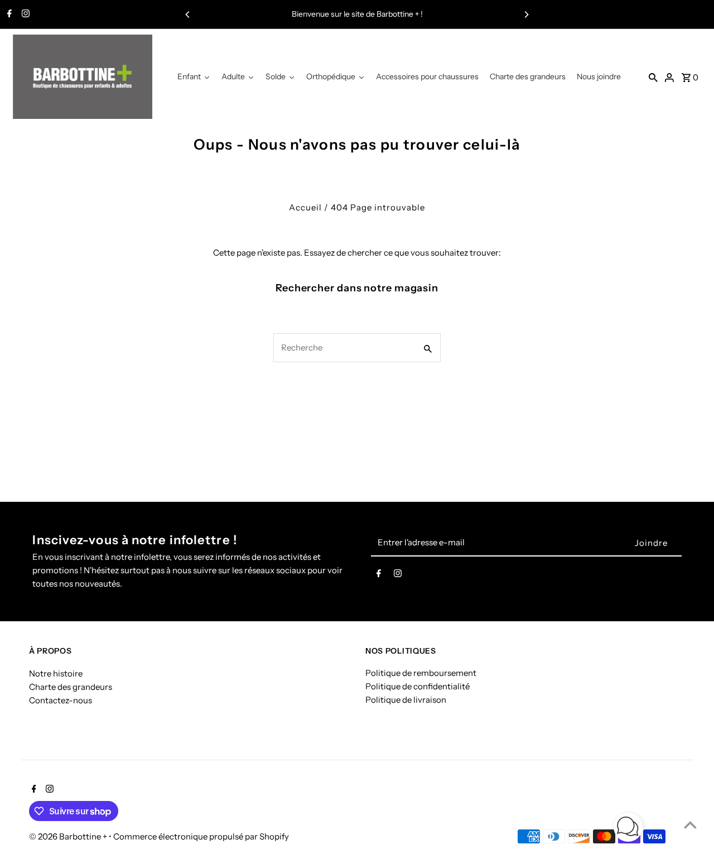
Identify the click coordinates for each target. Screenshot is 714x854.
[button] (628, 829)
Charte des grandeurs (70, 687)
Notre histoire (56, 673)
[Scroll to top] (690, 824)
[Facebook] (8, 14)
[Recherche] (653, 77)
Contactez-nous (60, 700)
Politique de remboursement (420, 673)
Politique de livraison (405, 700)
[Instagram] (24, 14)
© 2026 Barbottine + (69, 836)
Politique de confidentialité (417, 687)
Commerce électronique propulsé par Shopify (201, 836)
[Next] (526, 14)
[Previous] (188, 14)
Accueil (305, 207)
